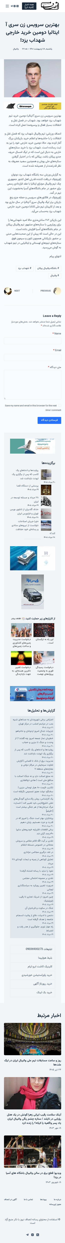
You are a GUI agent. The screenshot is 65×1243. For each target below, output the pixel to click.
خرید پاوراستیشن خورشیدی (37, 975)
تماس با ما (28, 1199)
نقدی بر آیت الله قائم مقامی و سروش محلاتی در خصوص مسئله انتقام (34, 843)
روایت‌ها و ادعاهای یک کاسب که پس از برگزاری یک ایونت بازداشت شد (25, 474)
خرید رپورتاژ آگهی (42, 984)
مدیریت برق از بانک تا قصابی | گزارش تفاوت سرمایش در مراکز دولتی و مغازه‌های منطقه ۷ (35, 765)
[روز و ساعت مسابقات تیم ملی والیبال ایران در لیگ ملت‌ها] (32, 1039)
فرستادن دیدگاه (49, 420)
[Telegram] (12, 6)
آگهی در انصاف (10, 1199)
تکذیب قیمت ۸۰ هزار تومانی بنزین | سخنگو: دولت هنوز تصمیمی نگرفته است (33, 790)
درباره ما (57, 1199)
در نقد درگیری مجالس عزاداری (38, 852)
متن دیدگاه (54, 367)
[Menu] (7, 6)
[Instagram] (15, 6)
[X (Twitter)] (17, 6)
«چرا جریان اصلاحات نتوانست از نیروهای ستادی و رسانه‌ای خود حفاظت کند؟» (33, 528)
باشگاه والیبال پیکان (48, 268)
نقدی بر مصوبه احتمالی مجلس (38, 878)
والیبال (16, 49)
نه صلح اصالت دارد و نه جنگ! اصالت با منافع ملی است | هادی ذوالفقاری (34, 778)
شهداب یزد (24, 268)
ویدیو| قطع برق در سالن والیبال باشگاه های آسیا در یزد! (33, 1175)
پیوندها (43, 1199)
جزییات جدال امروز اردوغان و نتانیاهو (34, 731)
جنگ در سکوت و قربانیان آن (39, 908)
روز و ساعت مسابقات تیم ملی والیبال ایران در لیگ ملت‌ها (32, 1063)
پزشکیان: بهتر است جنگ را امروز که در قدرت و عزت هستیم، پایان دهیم (34, 820)
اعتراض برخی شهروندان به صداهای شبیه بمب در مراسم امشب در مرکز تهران (33, 722)
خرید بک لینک (44, 992)
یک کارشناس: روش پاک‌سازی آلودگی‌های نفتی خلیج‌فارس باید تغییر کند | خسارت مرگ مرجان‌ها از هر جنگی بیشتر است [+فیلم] (33, 805)
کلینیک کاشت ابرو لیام (40, 967)
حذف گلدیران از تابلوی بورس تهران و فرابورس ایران (24, 511)
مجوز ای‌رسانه (55, 1204)
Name (57, 334)
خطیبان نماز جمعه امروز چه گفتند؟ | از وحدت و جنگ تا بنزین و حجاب (34, 740)
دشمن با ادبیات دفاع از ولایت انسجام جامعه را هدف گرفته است (34, 917)
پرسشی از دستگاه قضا (27, 486)
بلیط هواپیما (45, 958)
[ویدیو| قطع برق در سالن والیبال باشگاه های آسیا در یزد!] (32, 1151)
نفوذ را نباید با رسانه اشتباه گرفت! (36, 871)
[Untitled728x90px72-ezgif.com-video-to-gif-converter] (32, 106)
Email (57, 350)
